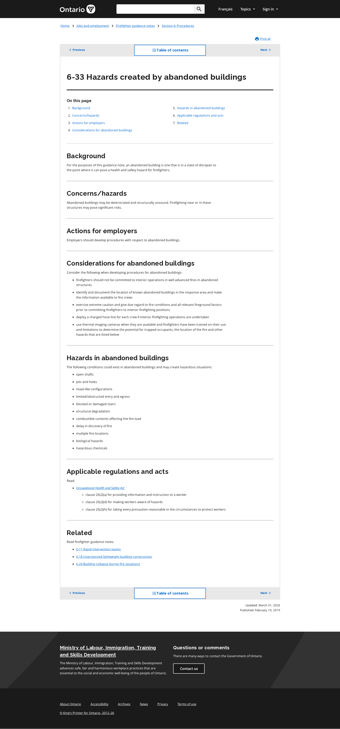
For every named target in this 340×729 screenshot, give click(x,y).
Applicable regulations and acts (200, 115)
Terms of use (186, 704)
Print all (265, 39)
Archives (124, 704)
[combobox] (160, 9)
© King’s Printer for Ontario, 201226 (87, 713)
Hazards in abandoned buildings (201, 108)
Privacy (162, 704)
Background (81, 108)
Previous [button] (79, 49)
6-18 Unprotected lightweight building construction (114, 557)
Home (64, 26)
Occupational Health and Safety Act (100, 488)
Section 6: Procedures (178, 26)
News (144, 704)
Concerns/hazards (85, 115)
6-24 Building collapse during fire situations (108, 564)
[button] (199, 9)
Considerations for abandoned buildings (102, 130)
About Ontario (70, 704)
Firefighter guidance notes (135, 26)
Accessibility (99, 704)
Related (182, 123)
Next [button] (264, 49)
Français (225, 9)
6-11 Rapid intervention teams (98, 549)
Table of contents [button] (180, 52)
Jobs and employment (93, 26)
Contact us (189, 668)
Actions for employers (88, 123)
